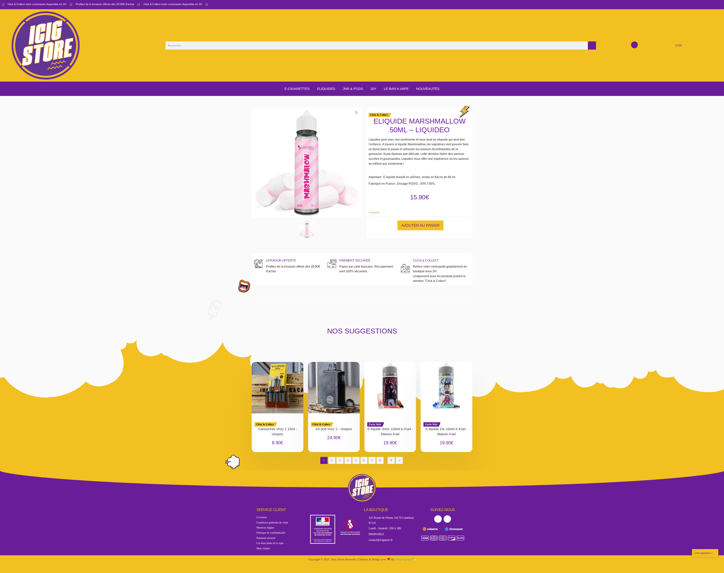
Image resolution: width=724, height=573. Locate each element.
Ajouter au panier (420, 225)
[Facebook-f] (438, 519)
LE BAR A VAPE (396, 89)
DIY (373, 89)
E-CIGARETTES (297, 89)
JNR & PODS (353, 89)
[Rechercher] (592, 45)
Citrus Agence (404, 559)
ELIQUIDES (326, 89)
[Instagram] (447, 519)
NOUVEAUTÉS (427, 89)
